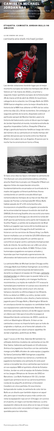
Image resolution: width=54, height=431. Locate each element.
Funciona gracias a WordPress (16, 425)
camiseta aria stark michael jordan (23, 38)
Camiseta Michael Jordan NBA (22, 5)
